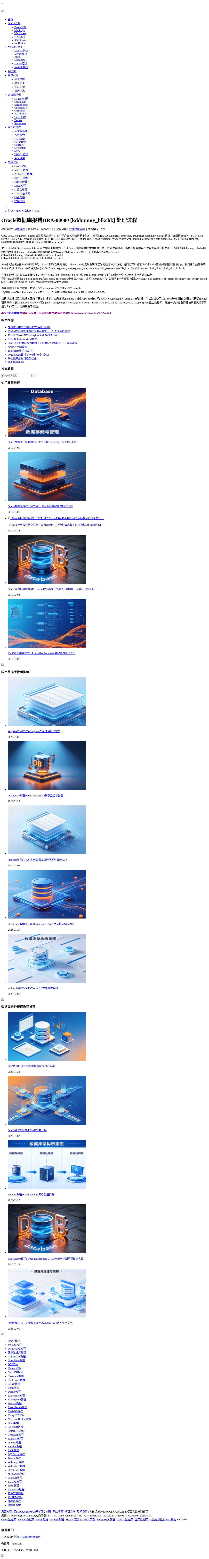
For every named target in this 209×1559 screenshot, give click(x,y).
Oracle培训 (14, 23)
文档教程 (13, 162)
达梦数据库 (20, 131)
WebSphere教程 (16, 1466)
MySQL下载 (88, 1519)
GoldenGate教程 (17, 1356)
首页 (10, 19)
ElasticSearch (21, 104)
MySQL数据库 (26, 1519)
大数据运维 (156, 1519)
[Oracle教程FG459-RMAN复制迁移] (47, 1124)
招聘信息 (19, 90)
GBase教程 (14, 1384)
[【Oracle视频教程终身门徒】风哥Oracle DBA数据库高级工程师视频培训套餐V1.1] (56, 518)
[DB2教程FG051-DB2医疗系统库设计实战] (47, 1059)
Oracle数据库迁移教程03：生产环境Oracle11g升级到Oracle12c (43, 442)
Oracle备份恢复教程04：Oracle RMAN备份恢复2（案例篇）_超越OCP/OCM (51, 589)
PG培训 (12, 71)
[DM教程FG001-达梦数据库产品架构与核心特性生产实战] (47, 1316)
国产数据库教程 (17, 1352)
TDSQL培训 (21, 154)
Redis (17, 56)
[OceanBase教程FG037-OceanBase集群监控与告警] (47, 789)
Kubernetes (20, 123)
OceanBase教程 (16, 1470)
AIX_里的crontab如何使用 (22, 339)
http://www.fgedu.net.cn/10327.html (91, 313)
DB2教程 (13, 1364)
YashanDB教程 (16, 1489)
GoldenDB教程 (16, 1430)
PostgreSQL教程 (23, 174)
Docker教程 (14, 1391)
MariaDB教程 (15, 1411)
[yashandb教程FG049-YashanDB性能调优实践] (47, 981)
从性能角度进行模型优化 (22, 358)
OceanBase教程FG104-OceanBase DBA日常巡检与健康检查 (41, 924)
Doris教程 (13, 1423)
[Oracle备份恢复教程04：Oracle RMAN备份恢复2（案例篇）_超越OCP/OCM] (47, 582)
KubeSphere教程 (17, 1399)
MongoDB (20, 59)
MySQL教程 (21, 170)
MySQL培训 (15, 46)
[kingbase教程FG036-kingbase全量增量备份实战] (47, 725)
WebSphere (20, 33)
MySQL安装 (73, 1519)
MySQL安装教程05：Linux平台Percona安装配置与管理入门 (41, 653)
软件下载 (19, 201)
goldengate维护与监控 (20, 350)
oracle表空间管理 (17, 347)
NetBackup (20, 43)
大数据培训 (14, 94)
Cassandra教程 (16, 1376)
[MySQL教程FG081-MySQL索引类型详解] (47, 1188)
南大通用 (19, 158)
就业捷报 (19, 79)
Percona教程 (14, 1442)
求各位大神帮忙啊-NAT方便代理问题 (29, 327)
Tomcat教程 (14, 1458)
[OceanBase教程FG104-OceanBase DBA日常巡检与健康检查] (47, 917)
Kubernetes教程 (16, 1395)
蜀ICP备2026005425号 (26, 1511)
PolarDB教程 (15, 1477)
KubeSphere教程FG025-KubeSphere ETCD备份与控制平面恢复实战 (45, 1258)
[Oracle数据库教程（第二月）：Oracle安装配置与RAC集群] (47, 500)
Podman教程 (15, 1403)
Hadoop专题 (21, 98)
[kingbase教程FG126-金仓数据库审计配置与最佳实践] (47, 853)
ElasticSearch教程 (17, 1407)
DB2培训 (19, 37)
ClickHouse (20, 107)
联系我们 (82, 1511)
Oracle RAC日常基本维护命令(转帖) (28, 354)
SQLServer (20, 40)
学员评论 (19, 87)
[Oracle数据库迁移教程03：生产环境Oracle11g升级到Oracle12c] (47, 435)
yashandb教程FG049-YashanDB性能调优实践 (33, 988)
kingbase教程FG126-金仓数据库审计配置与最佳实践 (37, 859)
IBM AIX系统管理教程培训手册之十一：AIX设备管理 (39, 331)
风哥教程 (19, 229)
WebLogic (19, 30)
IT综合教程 (20, 189)
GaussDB (19, 144)
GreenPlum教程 (16, 1360)
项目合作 (70, 1511)
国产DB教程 (21, 177)
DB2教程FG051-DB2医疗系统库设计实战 (31, 1066)
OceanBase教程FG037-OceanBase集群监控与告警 (35, 795)
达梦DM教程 (15, 1497)
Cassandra (19, 110)
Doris (17, 150)
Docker (18, 120)
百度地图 (45, 1511)
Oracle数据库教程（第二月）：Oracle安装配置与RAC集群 (40, 506)
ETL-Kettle (20, 113)
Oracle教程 (20, 166)
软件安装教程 (22, 181)
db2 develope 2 (16, 361)
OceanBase (20, 141)
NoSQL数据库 (125, 1519)
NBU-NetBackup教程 (19, 1419)
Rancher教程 (15, 1446)
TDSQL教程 (15, 1481)
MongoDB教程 (16, 1415)
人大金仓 (19, 134)
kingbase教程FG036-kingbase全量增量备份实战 (34, 731)
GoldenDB (20, 147)
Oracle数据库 (8, 1519)
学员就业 (13, 75)
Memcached (20, 53)
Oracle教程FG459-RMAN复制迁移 (27, 1130)
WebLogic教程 (16, 1462)
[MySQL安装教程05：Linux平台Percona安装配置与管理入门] (47, 647)
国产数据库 (14, 127)
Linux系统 (20, 117)
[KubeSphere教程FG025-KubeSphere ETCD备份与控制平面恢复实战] (47, 1252)
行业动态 (19, 197)
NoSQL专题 (21, 67)
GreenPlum (20, 101)
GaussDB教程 (15, 1427)
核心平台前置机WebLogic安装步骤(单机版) (32, 335)
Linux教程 (20, 185)
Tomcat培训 (20, 63)
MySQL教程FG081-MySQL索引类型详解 (31, 1194)
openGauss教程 (16, 1473)
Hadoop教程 (14, 1368)
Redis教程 (13, 1450)
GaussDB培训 (15, 1372)
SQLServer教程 (16, 1454)
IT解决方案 (14, 1505)
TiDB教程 (13, 1485)
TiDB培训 (19, 138)
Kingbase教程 (15, 1438)
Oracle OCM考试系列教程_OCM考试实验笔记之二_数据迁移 (42, 343)
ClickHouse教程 (16, 1380)
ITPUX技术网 (22, 193)
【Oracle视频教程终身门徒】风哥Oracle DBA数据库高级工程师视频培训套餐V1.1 (54, 524)
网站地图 (58, 1511)
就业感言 (19, 83)
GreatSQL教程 (16, 1434)
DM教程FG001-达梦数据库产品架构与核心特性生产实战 (40, 1323)
